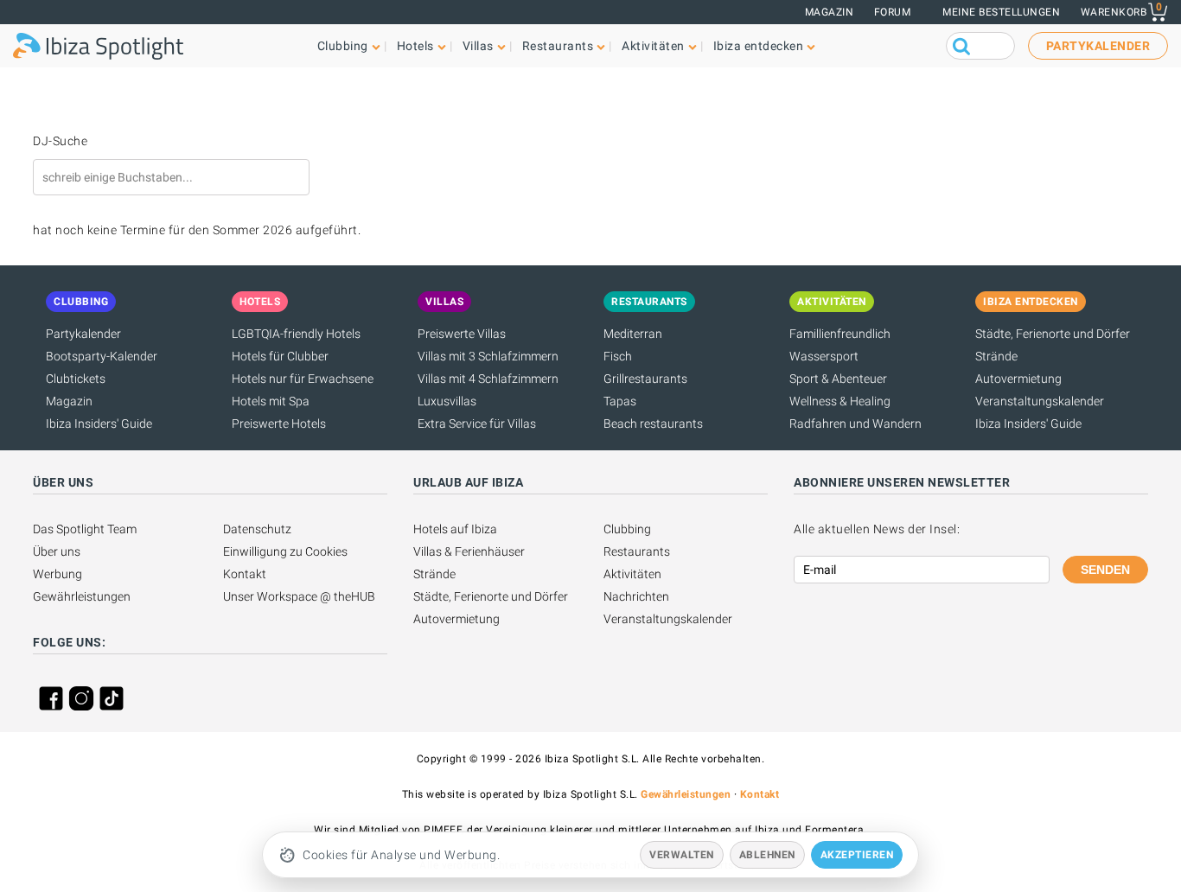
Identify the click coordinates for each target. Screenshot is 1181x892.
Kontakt (244, 574)
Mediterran (632, 334)
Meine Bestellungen (1001, 12)
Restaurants (636, 551)
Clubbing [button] (342, 46)
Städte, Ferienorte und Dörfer (1052, 334)
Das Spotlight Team (85, 529)
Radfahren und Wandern (855, 423)
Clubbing (627, 529)
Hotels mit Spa (271, 401)
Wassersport (824, 356)
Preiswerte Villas (462, 334)
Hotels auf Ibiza (455, 529)
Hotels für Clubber (280, 356)
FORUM (892, 12)
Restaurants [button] (558, 46)
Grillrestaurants (645, 378)
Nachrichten (636, 596)
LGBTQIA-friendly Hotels (296, 334)
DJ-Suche (60, 141)
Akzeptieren (857, 855)
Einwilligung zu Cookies (285, 551)
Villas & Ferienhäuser (469, 551)
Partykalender (83, 334)
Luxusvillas (447, 401)
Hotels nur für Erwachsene (302, 378)
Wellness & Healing (840, 401)
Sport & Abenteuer (838, 378)
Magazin (829, 12)
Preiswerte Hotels (279, 423)
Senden (1105, 570)
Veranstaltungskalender (1039, 401)
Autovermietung (1018, 378)
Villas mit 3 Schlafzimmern (488, 356)
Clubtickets (75, 378)
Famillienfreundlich (840, 334)
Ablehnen (767, 855)
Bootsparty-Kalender (101, 356)
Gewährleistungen (82, 596)
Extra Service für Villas (477, 423)
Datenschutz (257, 529)
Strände (996, 356)
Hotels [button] (415, 46)
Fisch (617, 356)
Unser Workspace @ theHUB (299, 596)
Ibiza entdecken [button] (758, 46)
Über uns (56, 551)
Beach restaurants (653, 423)
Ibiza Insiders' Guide (99, 423)
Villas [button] (478, 46)
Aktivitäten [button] (653, 46)
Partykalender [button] (1098, 46)
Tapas (619, 401)
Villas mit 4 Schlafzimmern (488, 378)
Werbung (57, 574)
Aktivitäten (632, 574)
